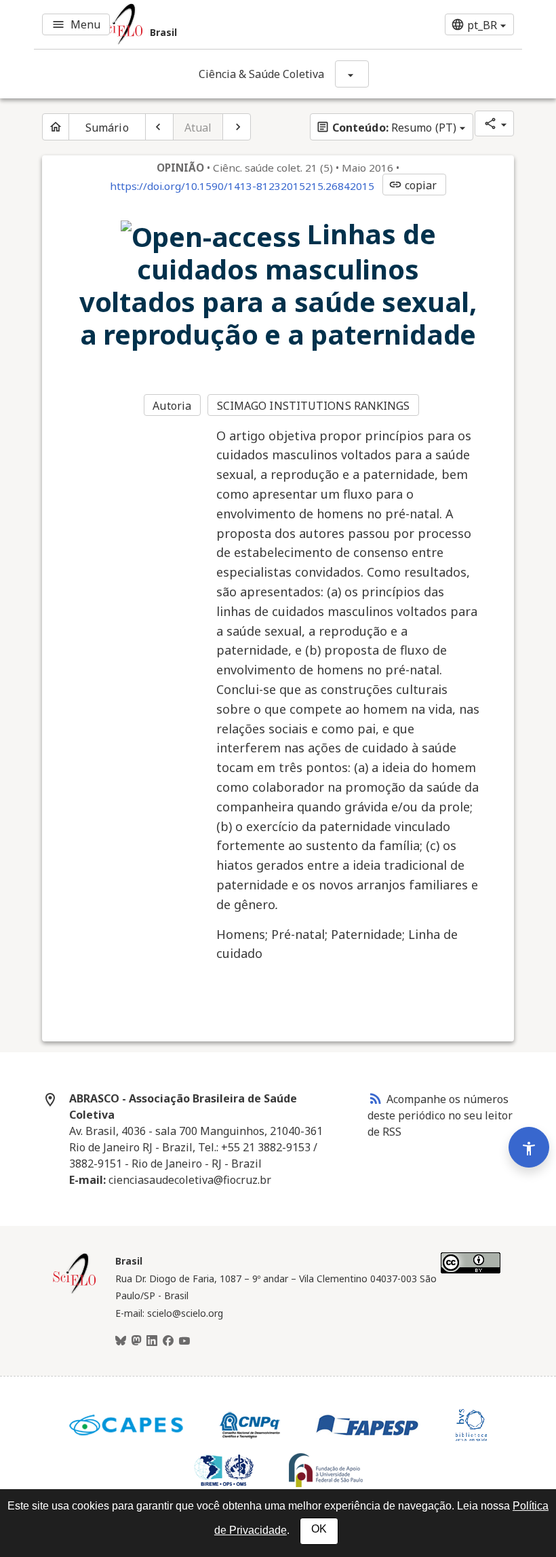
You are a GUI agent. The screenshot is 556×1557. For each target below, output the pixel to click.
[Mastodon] (136, 1341)
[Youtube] (184, 1341)
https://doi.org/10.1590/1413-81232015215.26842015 (242, 186)
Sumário (107, 127)
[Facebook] (168, 1341)
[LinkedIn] (151, 1341)
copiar (413, 185)
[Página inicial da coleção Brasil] (74, 1291)
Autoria (172, 405)
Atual (198, 127)
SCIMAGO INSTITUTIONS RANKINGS (313, 405)
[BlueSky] (120, 1341)
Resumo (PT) (386, 127)
